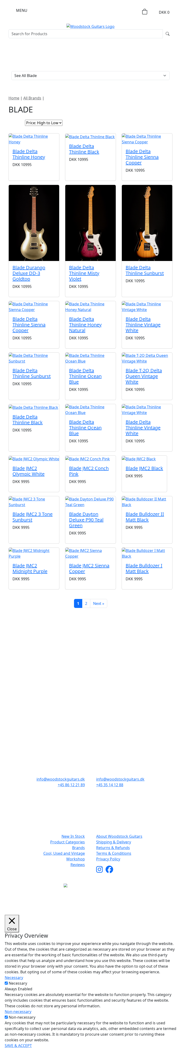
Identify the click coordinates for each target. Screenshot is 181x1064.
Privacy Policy (108, 859)
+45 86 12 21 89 (71, 784)
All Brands (32, 98)
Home (13, 98)
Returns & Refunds (113, 847)
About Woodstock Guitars (119, 836)
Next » (98, 603)
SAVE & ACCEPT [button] (18, 1045)
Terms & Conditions (113, 853)
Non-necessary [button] (18, 1011)
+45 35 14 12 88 (109, 784)
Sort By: (15, 122)
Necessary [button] (14, 977)
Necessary (18, 983)
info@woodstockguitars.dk (61, 779)
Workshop (75, 859)
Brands (78, 847)
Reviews (77, 864)
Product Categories (67, 842)
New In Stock (73, 836)
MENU (21, 10)
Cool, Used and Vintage (64, 853)
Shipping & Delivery (113, 842)
